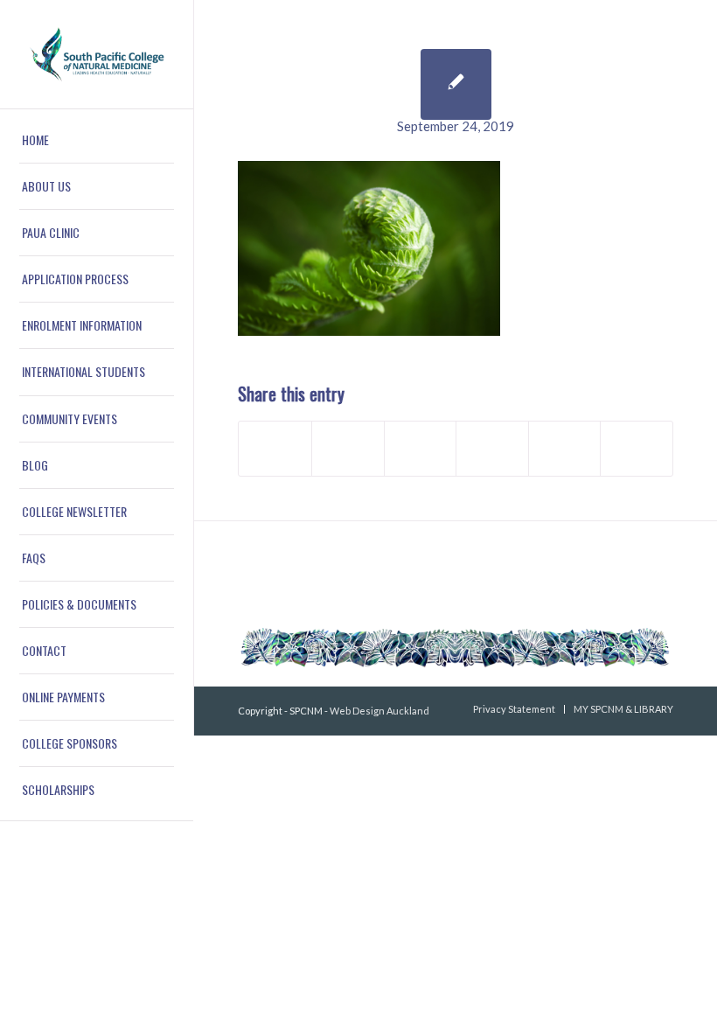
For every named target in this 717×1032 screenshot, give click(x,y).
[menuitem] (96, 140)
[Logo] (96, 54)
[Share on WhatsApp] (420, 449)
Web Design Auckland (379, 710)
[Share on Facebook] (275, 449)
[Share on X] (348, 449)
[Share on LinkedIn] (565, 449)
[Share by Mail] (636, 449)
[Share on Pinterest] (492, 449)
